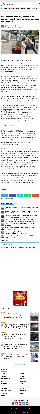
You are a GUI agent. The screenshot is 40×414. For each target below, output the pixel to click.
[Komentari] (35, 195)
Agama (28, 8)
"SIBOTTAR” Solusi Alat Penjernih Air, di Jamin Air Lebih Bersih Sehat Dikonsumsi (16, 357)
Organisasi (12, 8)
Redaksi (31, 409)
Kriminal (23, 8)
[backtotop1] (38, 412)
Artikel (22, 374)
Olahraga (34, 8)
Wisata (3, 395)
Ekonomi (3, 376)
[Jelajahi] (38, 2)
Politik (22, 388)
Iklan (17, 409)
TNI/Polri (4, 393)
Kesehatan (23, 378)
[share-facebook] (12, 195)
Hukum (18, 8)
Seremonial (23, 391)
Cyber (21, 409)
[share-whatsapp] (27, 195)
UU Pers (26, 409)
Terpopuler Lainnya (20, 364)
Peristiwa (4, 388)
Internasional (5, 378)
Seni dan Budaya (6, 391)
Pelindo (4, 14)
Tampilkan (35, 241)
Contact (13, 409)
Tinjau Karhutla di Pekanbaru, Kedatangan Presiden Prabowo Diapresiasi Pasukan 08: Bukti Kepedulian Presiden (14, 317)
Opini (21, 383)
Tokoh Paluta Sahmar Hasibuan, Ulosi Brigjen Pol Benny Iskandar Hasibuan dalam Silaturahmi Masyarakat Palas (16, 326)
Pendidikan (23, 386)
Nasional (23, 381)
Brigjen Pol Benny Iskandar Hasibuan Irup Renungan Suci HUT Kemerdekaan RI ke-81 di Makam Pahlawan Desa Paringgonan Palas (16, 337)
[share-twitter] (20, 195)
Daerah (5, 8)
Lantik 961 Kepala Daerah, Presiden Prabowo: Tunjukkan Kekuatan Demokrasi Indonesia (15, 346)
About (8, 409)
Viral (21, 393)
